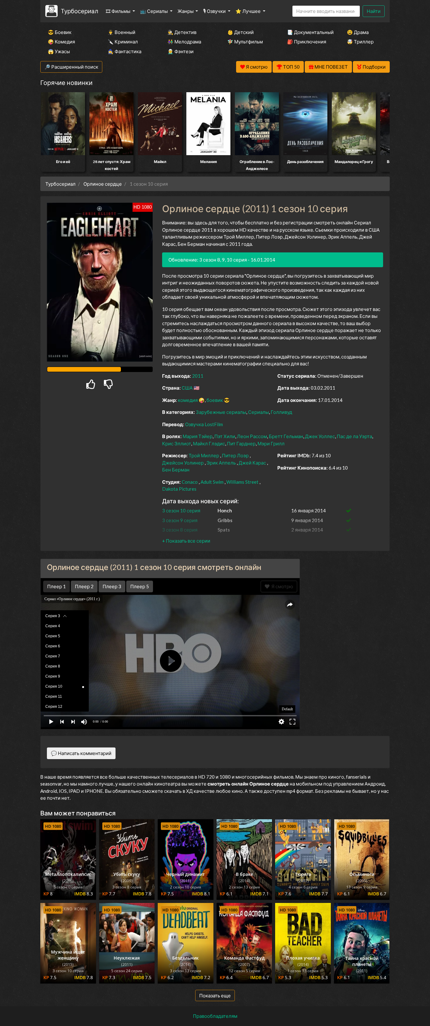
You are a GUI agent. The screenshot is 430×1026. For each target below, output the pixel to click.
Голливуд (281, 412)
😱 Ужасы (59, 51)
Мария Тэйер (197, 436)
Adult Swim (212, 482)
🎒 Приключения (306, 41)
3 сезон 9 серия (179, 520)
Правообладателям (215, 1016)
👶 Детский (240, 32)
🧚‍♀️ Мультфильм (245, 41)
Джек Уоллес (320, 436)
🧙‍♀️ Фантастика (124, 51)
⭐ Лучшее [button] (248, 11)
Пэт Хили (224, 436)
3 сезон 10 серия (181, 510)
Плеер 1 (56, 586)
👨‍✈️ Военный (121, 32)
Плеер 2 (84, 586)
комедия (188, 400)
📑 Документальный (308, 32)
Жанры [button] (186, 11)
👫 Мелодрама (184, 41)
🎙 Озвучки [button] (215, 11)
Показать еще (215, 995)
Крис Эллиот (176, 443)
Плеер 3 (112, 586)
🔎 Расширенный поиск (71, 67)
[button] (186, 541)
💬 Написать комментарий (81, 753)
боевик (215, 400)
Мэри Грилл (271, 443)
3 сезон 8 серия (179, 530)
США (187, 388)
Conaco (190, 482)
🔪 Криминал (123, 41)
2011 (197, 376)
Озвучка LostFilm (204, 424)
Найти (374, 11)
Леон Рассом (252, 436)
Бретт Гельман (286, 436)
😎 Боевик (59, 32)
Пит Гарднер (241, 443)
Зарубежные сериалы (221, 412)
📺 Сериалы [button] (154, 11)
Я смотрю (281, 586)
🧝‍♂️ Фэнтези (180, 51)
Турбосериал (79, 10)
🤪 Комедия (61, 41)
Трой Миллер (204, 455)
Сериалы (258, 412)
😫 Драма (358, 32)
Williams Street (242, 482)
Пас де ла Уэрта (354, 436)
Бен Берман (176, 469)
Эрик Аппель (221, 462)
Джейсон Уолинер (183, 462)
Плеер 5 (139, 586)
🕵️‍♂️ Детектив (181, 32)
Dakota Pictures (179, 489)
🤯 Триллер (360, 41)
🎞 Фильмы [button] (118, 11)
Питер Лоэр (235, 455)
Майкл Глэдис (209, 443)
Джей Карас (252, 462)
